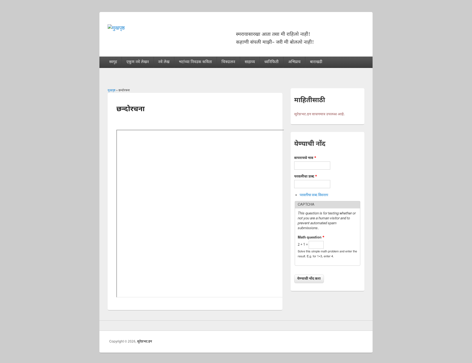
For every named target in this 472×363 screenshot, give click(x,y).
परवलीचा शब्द (305, 176)
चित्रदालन (228, 62)
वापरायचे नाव (305, 158)
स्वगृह (113, 62)
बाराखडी (316, 62)
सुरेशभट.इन (144, 342)
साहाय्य (250, 62)
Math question (311, 237)
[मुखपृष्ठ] (116, 28)
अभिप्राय (294, 62)
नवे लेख (163, 62)
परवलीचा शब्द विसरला (314, 195)
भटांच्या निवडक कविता (195, 62)
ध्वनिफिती (271, 62)
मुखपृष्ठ (111, 90)
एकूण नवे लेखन (137, 62)
